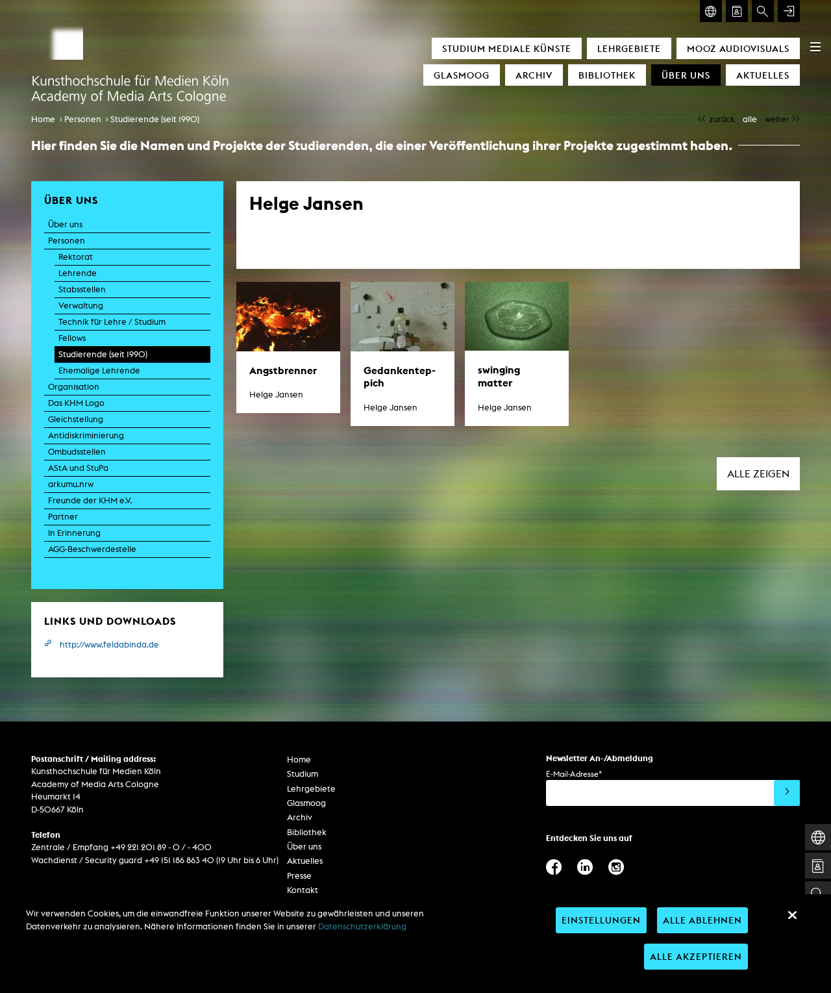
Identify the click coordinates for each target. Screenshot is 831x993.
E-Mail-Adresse (574, 774)
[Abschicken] (787, 793)
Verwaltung (80, 305)
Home (43, 119)
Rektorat (75, 257)
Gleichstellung (75, 419)
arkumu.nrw (70, 484)
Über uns (686, 75)
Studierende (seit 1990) (154, 119)
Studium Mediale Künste (506, 48)
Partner (63, 517)
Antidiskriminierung (86, 435)
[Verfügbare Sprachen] (711, 11)
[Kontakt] (737, 11)
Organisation (73, 387)
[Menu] (815, 46)
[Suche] (763, 11)
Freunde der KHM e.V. (90, 500)
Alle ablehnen (702, 919)
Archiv (533, 75)
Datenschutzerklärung (362, 926)
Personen (82, 119)
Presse (299, 876)
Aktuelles (762, 75)
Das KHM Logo (76, 403)
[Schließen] (792, 915)
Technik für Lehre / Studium (112, 322)
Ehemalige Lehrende (99, 370)
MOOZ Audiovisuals (738, 48)
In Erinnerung (74, 533)
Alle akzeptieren (696, 956)
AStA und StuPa (78, 468)
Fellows (72, 338)
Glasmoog (462, 75)
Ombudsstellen (77, 452)
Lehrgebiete (629, 48)
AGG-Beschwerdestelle (92, 549)
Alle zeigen (758, 474)
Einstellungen (601, 919)
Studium (302, 774)
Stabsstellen (82, 289)
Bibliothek (607, 75)
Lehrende (77, 273)
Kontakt (302, 890)
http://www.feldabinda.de (109, 644)
